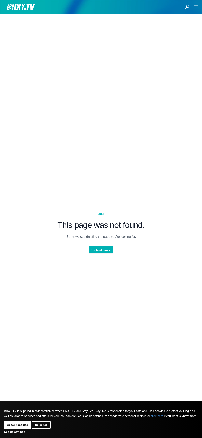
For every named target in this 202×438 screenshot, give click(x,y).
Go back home (101, 250)
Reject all (41, 424)
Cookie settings (14, 431)
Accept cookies (17, 424)
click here (157, 415)
